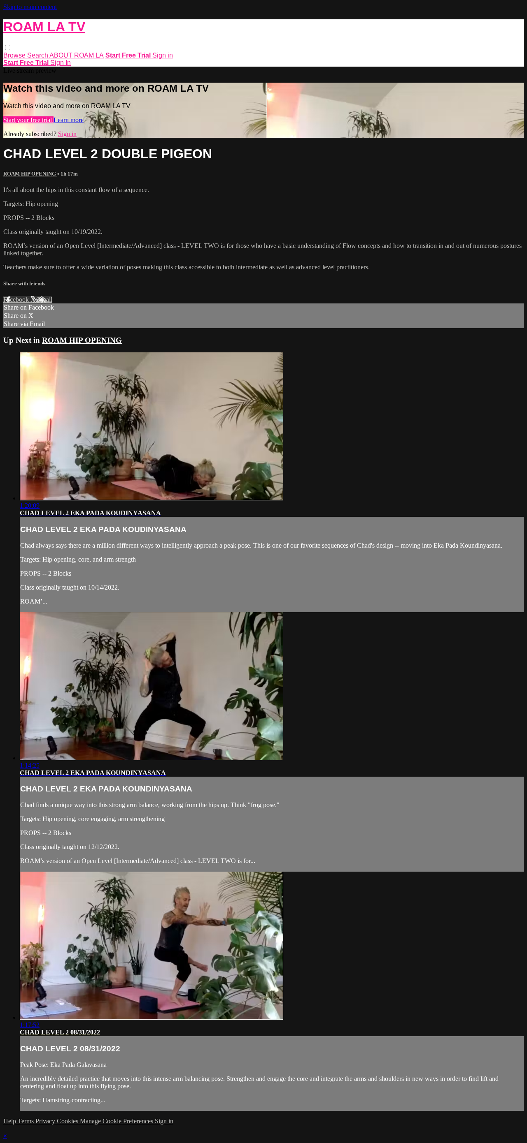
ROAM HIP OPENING (30, 174)
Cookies (68, 1121)
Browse (15, 55)
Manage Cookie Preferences (117, 1121)
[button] (7, 47)
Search (38, 55)
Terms (26, 1121)
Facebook (16, 299)
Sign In (60, 62)
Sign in (162, 55)
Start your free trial (28, 119)
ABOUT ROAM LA (76, 55)
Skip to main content (30, 6)
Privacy (46, 1121)
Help (10, 1121)
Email (44, 299)
